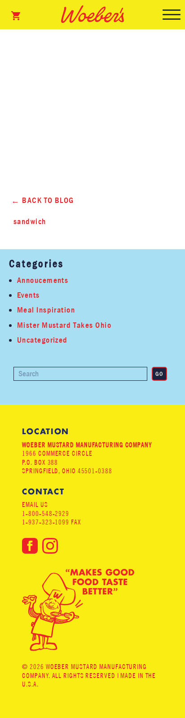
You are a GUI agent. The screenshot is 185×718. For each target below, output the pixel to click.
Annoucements (42, 280)
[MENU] (172, 14)
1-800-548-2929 (45, 513)
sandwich (29, 221)
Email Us (35, 504)
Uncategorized (42, 340)
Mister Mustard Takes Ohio (64, 325)
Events (28, 295)
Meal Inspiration (46, 310)
